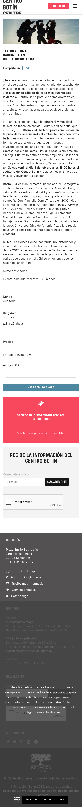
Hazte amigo (19, 596)
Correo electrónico (16, 474)
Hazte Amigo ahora (41, 387)
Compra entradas (23, 589)
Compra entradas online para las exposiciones (41, 417)
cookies (12, 707)
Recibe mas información (28, 583)
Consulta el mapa (23, 571)
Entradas (58, 6)
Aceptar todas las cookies (45, 799)
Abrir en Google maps (25, 577)
